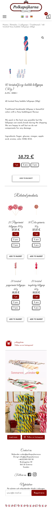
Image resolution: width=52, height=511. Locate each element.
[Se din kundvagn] (48, 17)
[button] (42, 37)
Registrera (39, 493)
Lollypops (23, 25)
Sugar (19, 136)
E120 (24, 139)
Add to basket (26, 178)
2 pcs (25, 165)
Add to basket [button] (15, 256)
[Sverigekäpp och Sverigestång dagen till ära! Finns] (26, 412)
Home (5, 25)
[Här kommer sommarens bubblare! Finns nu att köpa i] (26, 370)
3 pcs (34, 165)
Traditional (35, 25)
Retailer (13, 25)
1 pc (16, 165)
